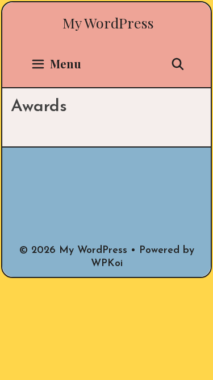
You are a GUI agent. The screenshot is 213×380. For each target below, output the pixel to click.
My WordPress (108, 22)
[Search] (178, 63)
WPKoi (107, 264)
